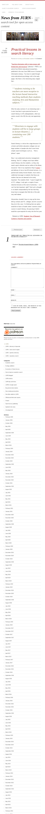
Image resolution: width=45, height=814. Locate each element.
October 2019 (8, 558)
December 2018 (9, 590)
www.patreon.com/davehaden (25, 337)
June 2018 (8, 609)
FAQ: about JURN (17, 4)
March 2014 (8, 770)
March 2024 (8, 445)
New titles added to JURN (12, 394)
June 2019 (8, 571)
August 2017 (8, 640)
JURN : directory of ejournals (12, 346)
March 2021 (8, 505)
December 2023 (9, 454)
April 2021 (7, 502)
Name (13, 290)
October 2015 (8, 710)
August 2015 (8, 716)
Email (13, 295)
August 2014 (8, 754)
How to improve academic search (13, 372)
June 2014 (8, 760)
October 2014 (8, 748)
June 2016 (8, 684)
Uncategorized (9, 410)
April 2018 (7, 615)
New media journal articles (12, 391)
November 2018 (9, 593)
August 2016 (8, 678)
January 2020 (8, 549)
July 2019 (7, 568)
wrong (38, 168)
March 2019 (8, 580)
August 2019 (8, 565)
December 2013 (9, 779)
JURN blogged (9, 375)
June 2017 (8, 647)
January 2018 (8, 625)
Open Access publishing (11, 403)
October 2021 (8, 483)
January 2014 (8, 776)
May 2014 (7, 763)
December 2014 (9, 741)
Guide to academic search (10, 8)
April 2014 (7, 766)
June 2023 (8, 467)
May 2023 (7, 470)
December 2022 (9, 476)
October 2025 (8, 423)
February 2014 (9, 773)
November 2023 (9, 457)
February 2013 (9, 811)
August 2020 (8, 527)
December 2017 (9, 628)
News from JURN (16, 18)
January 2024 (8, 451)
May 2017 (7, 650)
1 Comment (39, 58)
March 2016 (8, 694)
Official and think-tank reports (12, 397)
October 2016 (8, 672)
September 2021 (9, 486)
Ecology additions (9, 365)
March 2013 (8, 807)
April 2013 (7, 804)
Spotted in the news (10, 407)
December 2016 (9, 666)
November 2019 (9, 555)
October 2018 (8, 596)
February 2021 (9, 508)
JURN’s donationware (29, 8)
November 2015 (9, 706)
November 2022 (9, 480)
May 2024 (7, 439)
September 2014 (9, 751)
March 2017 (8, 656)
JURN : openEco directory (12, 352)
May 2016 (7, 688)
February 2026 (9, 417)
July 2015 (7, 719)
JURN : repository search (12, 356)
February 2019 (9, 584)
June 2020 (8, 533)
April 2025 (7, 429)
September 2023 (9, 464)
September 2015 (9, 713)
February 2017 (9, 659)
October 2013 (8, 785)
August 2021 (8, 489)
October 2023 (8, 461)
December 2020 (9, 514)
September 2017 (9, 637)
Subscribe (12, 323)
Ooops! (7, 400)
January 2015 (8, 738)
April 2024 (7, 442)
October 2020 (8, 521)
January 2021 (8, 511)
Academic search (29, 58)
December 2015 (9, 703)
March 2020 (8, 543)
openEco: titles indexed (16, 12)
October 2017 (8, 634)
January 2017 (8, 662)
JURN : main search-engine (12, 349)
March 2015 (8, 732)
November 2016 (9, 669)
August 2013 (8, 792)
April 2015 (7, 729)
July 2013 (7, 795)
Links (3, 12)
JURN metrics (9, 378)
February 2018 (9, 621)
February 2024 (9, 448)
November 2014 (9, 744)
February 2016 (9, 697)
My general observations (11, 388)
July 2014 (7, 757)
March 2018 (8, 618)
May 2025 (7, 426)
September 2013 (9, 788)
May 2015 (7, 725)
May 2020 (7, 536)
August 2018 (8, 602)
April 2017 (7, 653)
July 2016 (7, 681)
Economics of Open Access (12, 369)
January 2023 (8, 473)
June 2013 (8, 798)
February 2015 (9, 735)
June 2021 (8, 495)
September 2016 (9, 675)
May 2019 (7, 574)
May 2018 (7, 612)
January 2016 (8, 700)
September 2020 (9, 524)
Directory (5, 4)
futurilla (20, 58)
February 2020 (9, 546)
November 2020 (9, 517)
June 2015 (8, 722)
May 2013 (7, 801)
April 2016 (7, 691)
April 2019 (7, 577)
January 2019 (8, 587)
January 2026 (8, 420)
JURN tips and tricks (10, 381)
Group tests (29, 4)
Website (13, 300)
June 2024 (8, 435)
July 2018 (7, 606)
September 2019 (9, 562)
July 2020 (7, 530)
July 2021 (7, 492)
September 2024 (9, 432)
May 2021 (7, 499)
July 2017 (7, 643)
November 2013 (9, 782)
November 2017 (9, 631)
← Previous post (17, 229)
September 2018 (9, 599)
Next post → (37, 229)
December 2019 (9, 552)
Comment (14, 267)
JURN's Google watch (11, 384)
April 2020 (7, 539)
